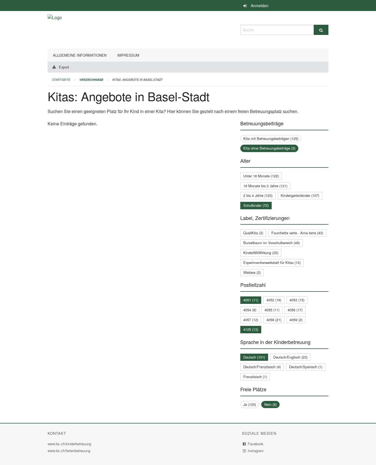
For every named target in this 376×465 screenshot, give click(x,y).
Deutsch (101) (254, 357)
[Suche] (321, 30)
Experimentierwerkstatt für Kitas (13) (272, 262)
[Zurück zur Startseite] (55, 29)
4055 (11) (272, 309)
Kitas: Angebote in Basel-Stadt (137, 80)
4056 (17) (295, 309)
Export (64, 67)
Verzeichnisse (91, 80)
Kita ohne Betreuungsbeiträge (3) (269, 148)
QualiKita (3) (253, 232)
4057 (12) (250, 319)
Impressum (128, 55)
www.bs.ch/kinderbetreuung (70, 443)
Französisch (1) (255, 376)
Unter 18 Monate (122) (261, 175)
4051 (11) (250, 299)
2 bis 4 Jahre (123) (258, 195)
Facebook (256, 443)
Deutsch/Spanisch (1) (305, 366)
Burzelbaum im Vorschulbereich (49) (271, 242)
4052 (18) (273, 299)
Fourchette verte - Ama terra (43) (297, 232)
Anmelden (259, 5)
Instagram (256, 450)
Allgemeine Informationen (80, 55)
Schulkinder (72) (256, 205)
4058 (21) (273, 319)
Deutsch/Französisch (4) (262, 366)
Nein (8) (270, 404)
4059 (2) (296, 319)
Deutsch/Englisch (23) (290, 357)
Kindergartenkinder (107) (300, 195)
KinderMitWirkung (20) (260, 252)
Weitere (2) (252, 272)
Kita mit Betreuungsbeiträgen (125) (270, 138)
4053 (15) (297, 299)
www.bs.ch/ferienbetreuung (70, 450)
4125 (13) (250, 329)
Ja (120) (249, 404)
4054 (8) (249, 309)
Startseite (61, 80)
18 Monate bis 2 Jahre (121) (265, 185)
